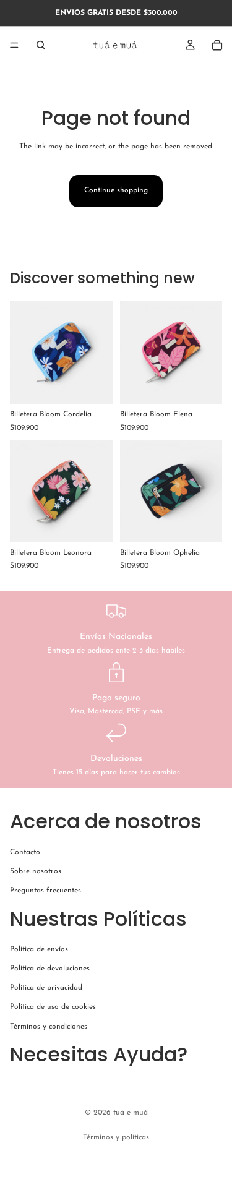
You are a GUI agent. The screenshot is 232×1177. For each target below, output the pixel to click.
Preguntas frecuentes (45, 890)
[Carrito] (217, 45)
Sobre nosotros (35, 871)
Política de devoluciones (50, 968)
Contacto (25, 851)
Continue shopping (116, 190)
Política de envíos (39, 949)
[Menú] (14, 45)
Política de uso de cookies (53, 1007)
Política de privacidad (46, 987)
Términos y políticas (116, 1137)
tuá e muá (130, 1112)
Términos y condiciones (48, 1026)
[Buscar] (40, 45)
